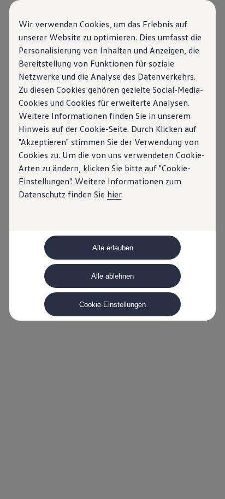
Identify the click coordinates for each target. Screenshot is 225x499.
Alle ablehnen (112, 276)
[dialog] (112, 249)
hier (114, 194)
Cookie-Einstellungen (112, 304)
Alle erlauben (112, 248)
